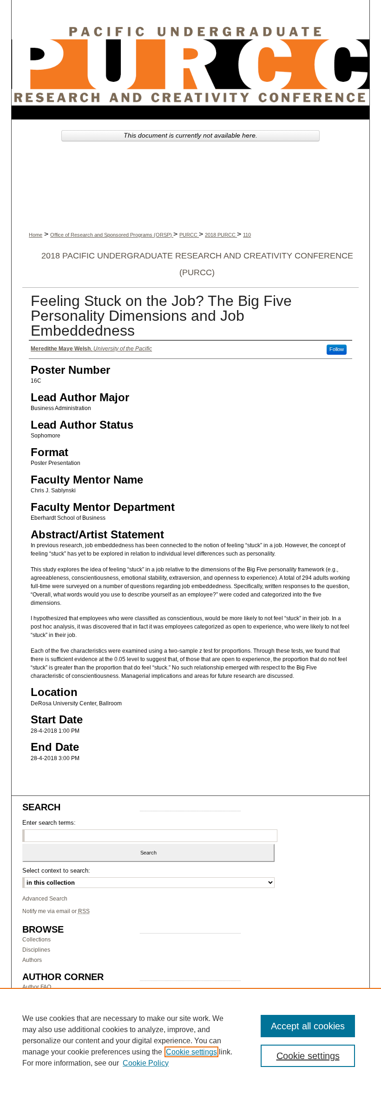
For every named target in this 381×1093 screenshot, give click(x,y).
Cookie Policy (146, 1063)
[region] (190, 1040)
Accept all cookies (308, 1026)
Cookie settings (191, 1052)
